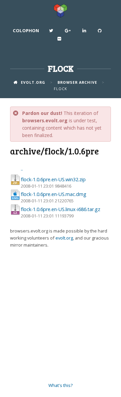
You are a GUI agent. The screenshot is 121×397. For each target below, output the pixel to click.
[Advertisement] (60, 315)
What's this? (60, 385)
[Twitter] (52, 32)
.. (22, 169)
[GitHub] (100, 32)
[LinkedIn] (85, 32)
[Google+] (68, 32)
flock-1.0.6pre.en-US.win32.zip (53, 179)
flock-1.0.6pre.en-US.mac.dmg (53, 194)
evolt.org (64, 238)
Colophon (26, 30)
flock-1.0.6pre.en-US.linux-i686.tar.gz (60, 209)
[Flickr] (60, 40)
